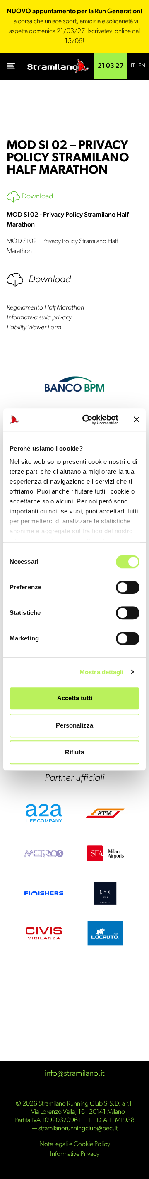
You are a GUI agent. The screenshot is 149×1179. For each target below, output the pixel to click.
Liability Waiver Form (34, 327)
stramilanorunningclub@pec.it (78, 1128)
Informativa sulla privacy (39, 317)
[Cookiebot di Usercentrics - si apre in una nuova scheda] (87, 419)
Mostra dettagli (101, 672)
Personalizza (74, 725)
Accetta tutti (74, 698)
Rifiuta (74, 752)
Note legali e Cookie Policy (74, 1144)
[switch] (127, 587)
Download (36, 197)
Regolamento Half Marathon (45, 308)
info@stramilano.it (75, 1074)
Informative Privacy (74, 1154)
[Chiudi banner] (136, 420)
